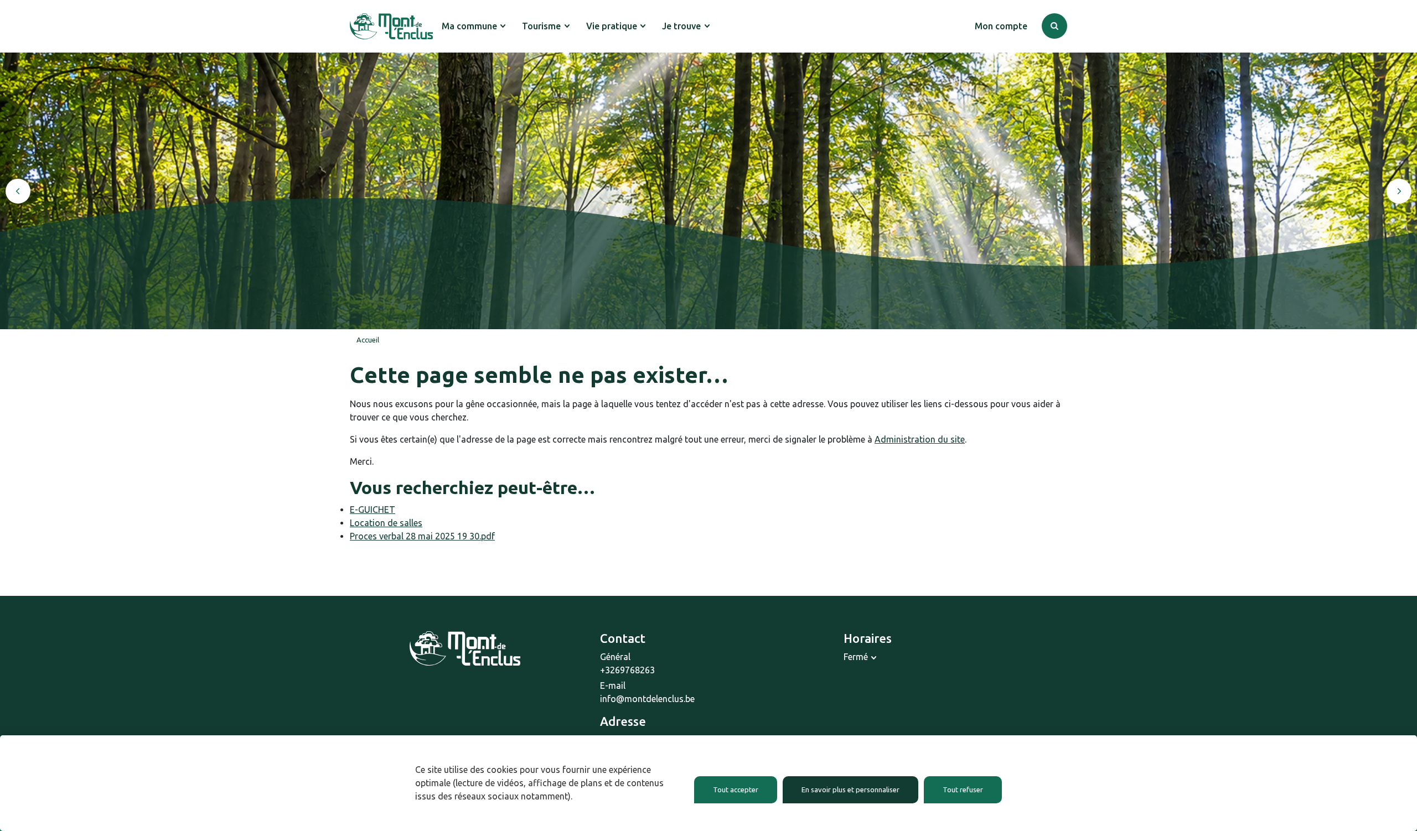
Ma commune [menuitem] (469, 26)
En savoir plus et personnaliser (850, 789)
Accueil (367, 340)
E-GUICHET (372, 510)
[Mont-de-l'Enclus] (391, 26)
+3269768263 (627, 670)
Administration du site (920, 439)
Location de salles (386, 523)
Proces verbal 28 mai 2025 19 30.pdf (422, 536)
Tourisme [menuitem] (541, 26)
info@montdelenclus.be (647, 699)
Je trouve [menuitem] (681, 26)
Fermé (856, 657)
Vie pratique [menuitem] (611, 26)
